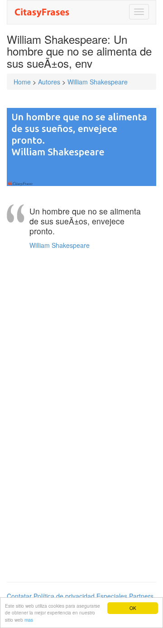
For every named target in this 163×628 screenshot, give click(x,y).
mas (28, 619)
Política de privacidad (64, 595)
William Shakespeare (97, 81)
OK (132, 608)
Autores (49, 81)
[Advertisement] (81, 336)
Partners (141, 595)
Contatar (19, 595)
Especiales (111, 595)
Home (22, 81)
